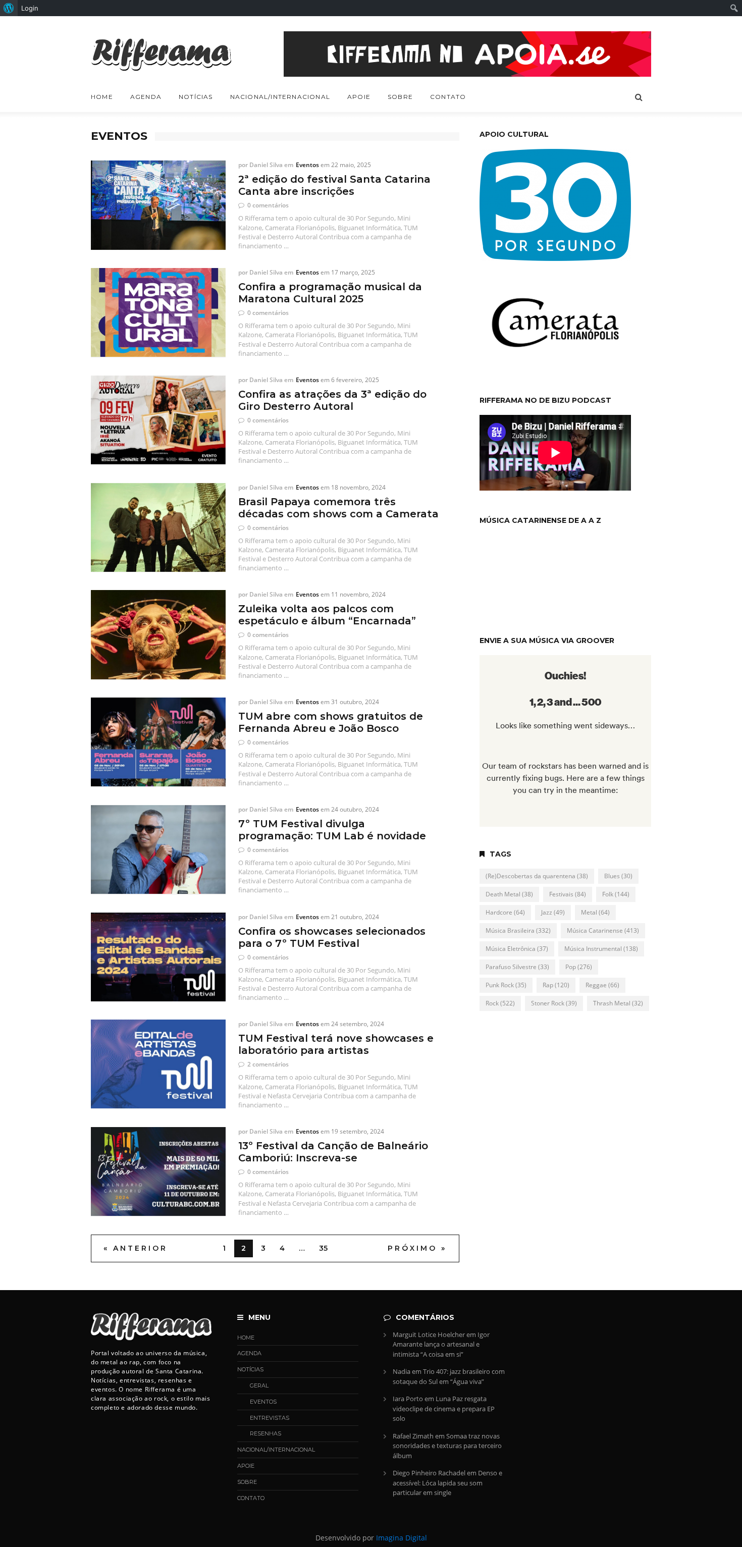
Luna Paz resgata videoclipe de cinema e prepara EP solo (444, 1408)
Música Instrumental (601, 948)
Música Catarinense (603, 930)
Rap (556, 985)
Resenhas (265, 1433)
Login (29, 8)
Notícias (196, 96)
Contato (448, 96)
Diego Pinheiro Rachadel (429, 1472)
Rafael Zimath (413, 1436)
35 (323, 1248)
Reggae (602, 985)
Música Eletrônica (517, 948)
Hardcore (505, 912)
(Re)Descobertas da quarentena (537, 876)
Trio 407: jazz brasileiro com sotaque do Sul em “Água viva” (449, 1376)
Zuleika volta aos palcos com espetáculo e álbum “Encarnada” (327, 615)
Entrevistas (269, 1417)
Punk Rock (506, 985)
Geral (259, 1385)
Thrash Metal (618, 1003)
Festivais (567, 894)
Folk (615, 894)
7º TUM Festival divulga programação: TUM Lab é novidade (332, 830)
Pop (578, 967)
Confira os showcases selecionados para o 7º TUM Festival (332, 937)
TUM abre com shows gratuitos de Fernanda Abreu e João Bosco (330, 722)
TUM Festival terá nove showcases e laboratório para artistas (336, 1044)
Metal (595, 912)
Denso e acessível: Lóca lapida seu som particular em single (447, 1482)
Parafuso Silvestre (517, 967)
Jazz (553, 912)
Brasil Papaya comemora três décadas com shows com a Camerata (338, 508)
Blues (618, 876)
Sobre (400, 96)
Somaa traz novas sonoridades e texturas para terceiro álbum (447, 1445)
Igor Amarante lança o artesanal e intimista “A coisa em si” (441, 1344)
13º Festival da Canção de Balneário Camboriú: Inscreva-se (333, 1152)
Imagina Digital (401, 1537)
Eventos (307, 165)
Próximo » (417, 1248)
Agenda (146, 96)
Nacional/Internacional (280, 96)
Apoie (358, 96)
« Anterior (135, 1248)
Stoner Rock (554, 1003)
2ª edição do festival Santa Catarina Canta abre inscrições (334, 185)
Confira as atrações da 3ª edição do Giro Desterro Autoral (332, 400)
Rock (500, 1003)
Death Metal (509, 894)
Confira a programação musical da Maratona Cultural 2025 (330, 293)
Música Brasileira (518, 930)
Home (102, 96)
